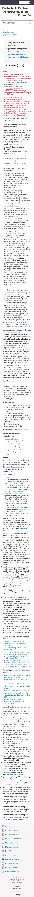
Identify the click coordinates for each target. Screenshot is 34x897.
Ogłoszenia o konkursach (10, 34)
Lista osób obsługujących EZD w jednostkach (15, 649)
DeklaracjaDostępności (17, 887)
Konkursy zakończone (9, 36)
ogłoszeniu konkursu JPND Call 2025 (17, 326)
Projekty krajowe (10, 23)
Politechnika (10, 9)
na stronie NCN (8, 709)
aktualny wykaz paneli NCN (14, 684)
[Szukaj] (29, 2)
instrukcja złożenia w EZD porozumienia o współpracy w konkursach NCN (14, 702)
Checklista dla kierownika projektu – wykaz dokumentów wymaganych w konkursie (17, 643)
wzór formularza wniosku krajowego (17, 691)
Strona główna (7, 31)
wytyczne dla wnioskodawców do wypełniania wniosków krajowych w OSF (17, 695)
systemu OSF (21, 508)
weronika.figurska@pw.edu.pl (17, 54)
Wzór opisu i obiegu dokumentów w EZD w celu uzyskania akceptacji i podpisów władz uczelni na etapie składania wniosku (16, 655)
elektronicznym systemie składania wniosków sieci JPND (17, 453)
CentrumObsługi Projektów (24, 11)
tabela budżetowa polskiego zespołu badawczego (17, 687)
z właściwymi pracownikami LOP (15, 83)
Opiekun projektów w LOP (17, 58)
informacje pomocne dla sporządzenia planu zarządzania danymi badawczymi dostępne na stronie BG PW (17, 678)
